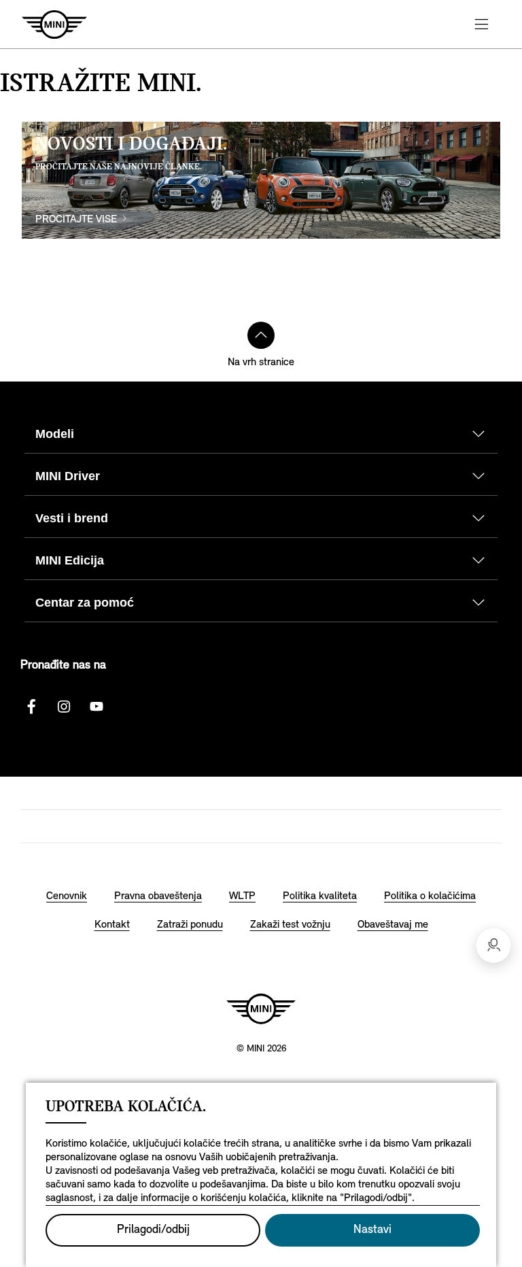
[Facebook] (31, 706)
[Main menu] (481, 24)
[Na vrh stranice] (261, 335)
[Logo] (261, 1008)
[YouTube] (96, 706)
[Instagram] (64, 706)
